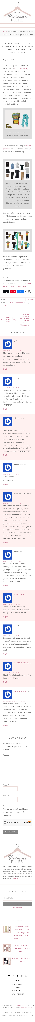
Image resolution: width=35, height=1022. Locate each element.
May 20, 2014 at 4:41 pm (11, 474)
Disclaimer (17, 990)
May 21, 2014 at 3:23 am (11, 604)
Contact (17, 987)
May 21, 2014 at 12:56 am (12, 561)
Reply (5, 369)
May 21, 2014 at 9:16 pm (11, 672)
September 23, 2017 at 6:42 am (14, 701)
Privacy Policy (17, 907)
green (3, 305)
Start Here (17, 984)
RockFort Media (26, 1007)
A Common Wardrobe (14, 303)
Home (5, 31)
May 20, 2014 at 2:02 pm (11, 428)
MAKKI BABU (20, 691)
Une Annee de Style (22, 68)
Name (6, 785)
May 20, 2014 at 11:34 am (12, 350)
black (26, 303)
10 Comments (30, 299)
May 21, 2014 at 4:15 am (11, 635)
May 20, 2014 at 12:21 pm (12, 503)
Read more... (17, 878)
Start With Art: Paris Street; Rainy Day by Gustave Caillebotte (24, 319)
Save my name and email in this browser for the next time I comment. (15, 812)
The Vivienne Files (19, 1005)
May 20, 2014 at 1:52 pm (11, 387)
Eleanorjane (21, 663)
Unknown (19, 594)
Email (6, 795)
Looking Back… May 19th (11, 319)
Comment (7, 755)
